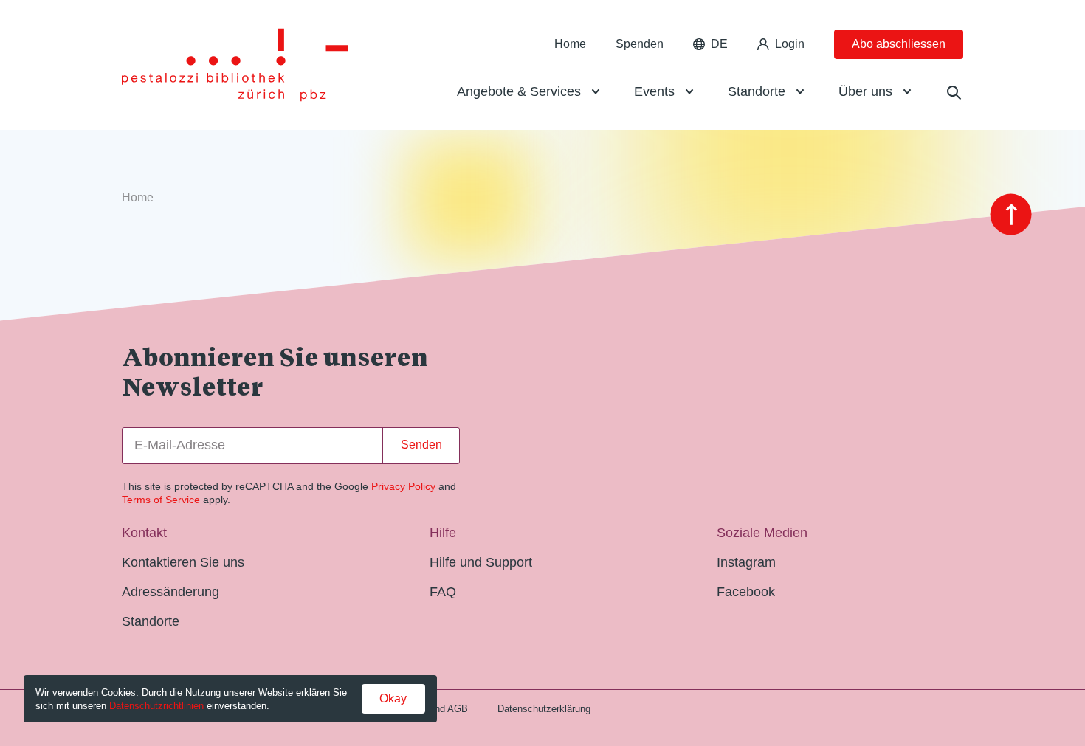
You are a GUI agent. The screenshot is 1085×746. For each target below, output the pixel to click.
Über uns (865, 91)
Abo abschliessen (899, 44)
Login (790, 44)
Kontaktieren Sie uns (183, 562)
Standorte (756, 91)
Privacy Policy (403, 486)
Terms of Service (161, 499)
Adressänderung (170, 591)
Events (654, 91)
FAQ (443, 591)
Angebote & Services (519, 91)
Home (570, 44)
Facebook (746, 591)
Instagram (746, 562)
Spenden (640, 44)
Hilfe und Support (481, 562)
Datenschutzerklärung (543, 708)
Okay (393, 698)
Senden (421, 444)
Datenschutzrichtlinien (156, 705)
